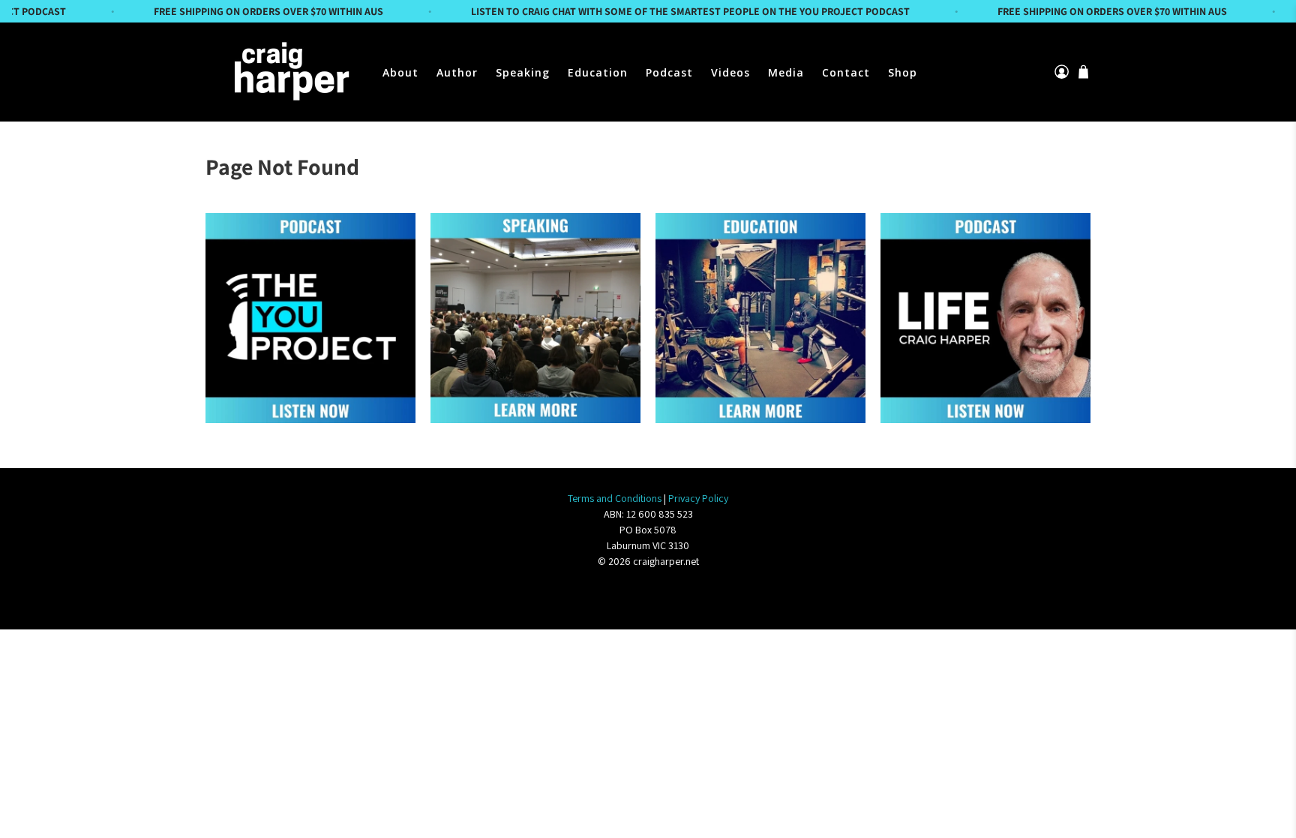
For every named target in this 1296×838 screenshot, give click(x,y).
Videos (730, 72)
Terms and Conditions (615, 498)
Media (786, 72)
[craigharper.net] (289, 72)
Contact (846, 72)
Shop (902, 72)
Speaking (523, 72)
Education (598, 72)
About (400, 72)
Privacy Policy (698, 498)
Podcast (669, 72)
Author (457, 72)
